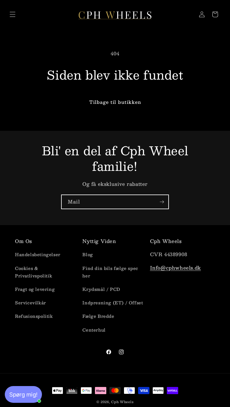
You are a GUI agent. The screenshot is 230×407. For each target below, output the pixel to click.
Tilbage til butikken (115, 102)
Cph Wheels (122, 402)
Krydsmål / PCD (101, 289)
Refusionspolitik (34, 316)
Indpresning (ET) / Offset (112, 302)
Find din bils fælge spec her (110, 272)
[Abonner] (161, 202)
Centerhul (93, 329)
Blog (87, 254)
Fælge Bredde (98, 316)
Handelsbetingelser (37, 254)
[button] (12, 14)
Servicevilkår (30, 302)
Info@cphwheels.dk (175, 268)
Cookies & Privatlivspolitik (33, 272)
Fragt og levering (35, 289)
